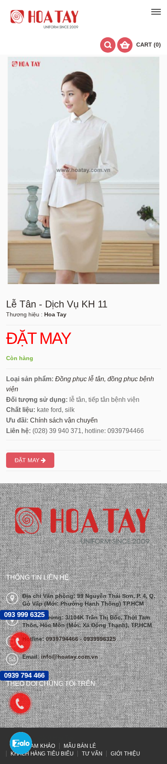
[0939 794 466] (24, 703)
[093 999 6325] (24, 642)
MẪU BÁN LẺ (80, 746)
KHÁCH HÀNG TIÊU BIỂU (42, 754)
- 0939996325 (98, 639)
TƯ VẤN (92, 754)
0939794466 (63, 639)
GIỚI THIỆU (125, 754)
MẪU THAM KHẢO (32, 746)
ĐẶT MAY (38, 338)
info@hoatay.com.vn (69, 656)
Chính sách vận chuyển (64, 420)
